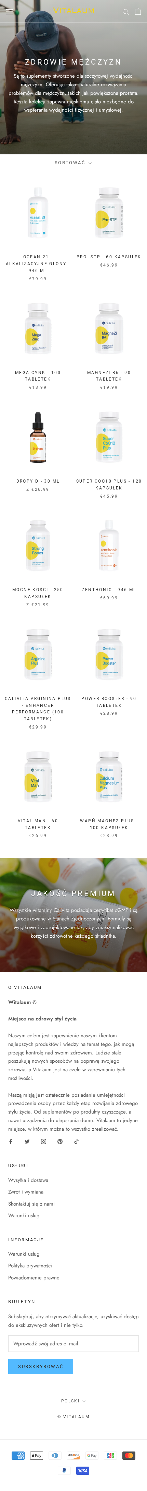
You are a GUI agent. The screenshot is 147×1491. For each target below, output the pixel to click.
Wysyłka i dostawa (28, 1180)
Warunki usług (24, 1215)
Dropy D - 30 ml (38, 481)
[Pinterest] (60, 1141)
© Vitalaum (73, 1416)
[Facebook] (10, 1141)
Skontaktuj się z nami (31, 1204)
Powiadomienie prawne (33, 1277)
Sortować (71, 162)
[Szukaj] (126, 11)
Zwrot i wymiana (25, 1192)
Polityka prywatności (30, 1265)
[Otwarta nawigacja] (9, 11)
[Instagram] (43, 1141)
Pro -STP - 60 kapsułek (109, 257)
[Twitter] (27, 1141)
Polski (70, 1401)
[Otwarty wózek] (138, 11)
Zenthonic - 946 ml (109, 589)
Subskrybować (40, 1366)
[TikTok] (76, 1141)
